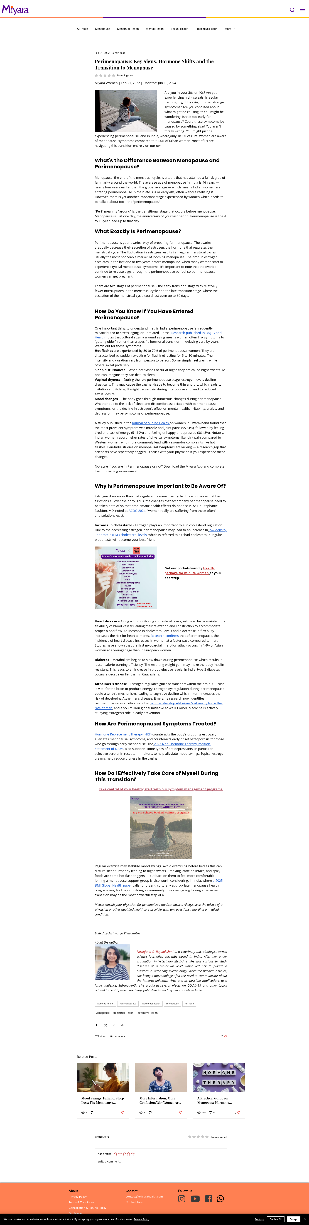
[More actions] (225, 53)
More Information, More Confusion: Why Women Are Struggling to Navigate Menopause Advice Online (159, 1100)
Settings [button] (259, 1219)
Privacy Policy (141, 1219)
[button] (292, 10)
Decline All (275, 1219)
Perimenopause (128, 1003)
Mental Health (155, 29)
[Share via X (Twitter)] (105, 1025)
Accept (293, 1219)
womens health (105, 1003)
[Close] (305, 1219)
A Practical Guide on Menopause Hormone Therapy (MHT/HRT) (213, 1100)
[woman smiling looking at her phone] (103, 1077)
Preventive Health (206, 29)
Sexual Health (179, 29)
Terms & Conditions (81, 1202)
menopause (172, 1003)
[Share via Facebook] (96, 1025)
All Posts (82, 29)
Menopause (102, 29)
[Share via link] (122, 1025)
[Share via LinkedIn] (114, 1025)
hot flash (189, 1003)
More (228, 29)
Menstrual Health (128, 29)
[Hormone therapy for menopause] (219, 1077)
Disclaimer (75, 1213)
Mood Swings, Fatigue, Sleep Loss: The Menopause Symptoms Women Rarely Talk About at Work (102, 1100)
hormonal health (151, 1003)
